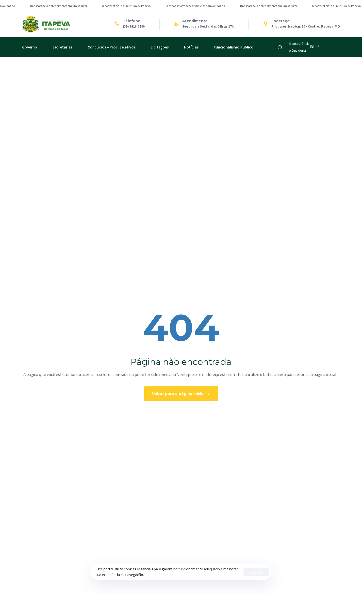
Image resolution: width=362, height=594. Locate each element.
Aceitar (256, 572)
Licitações (160, 47)
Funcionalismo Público (233, 47)
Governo (29, 47)
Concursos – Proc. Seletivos (111, 47)
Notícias (191, 47)
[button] (280, 47)
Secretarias (62, 47)
